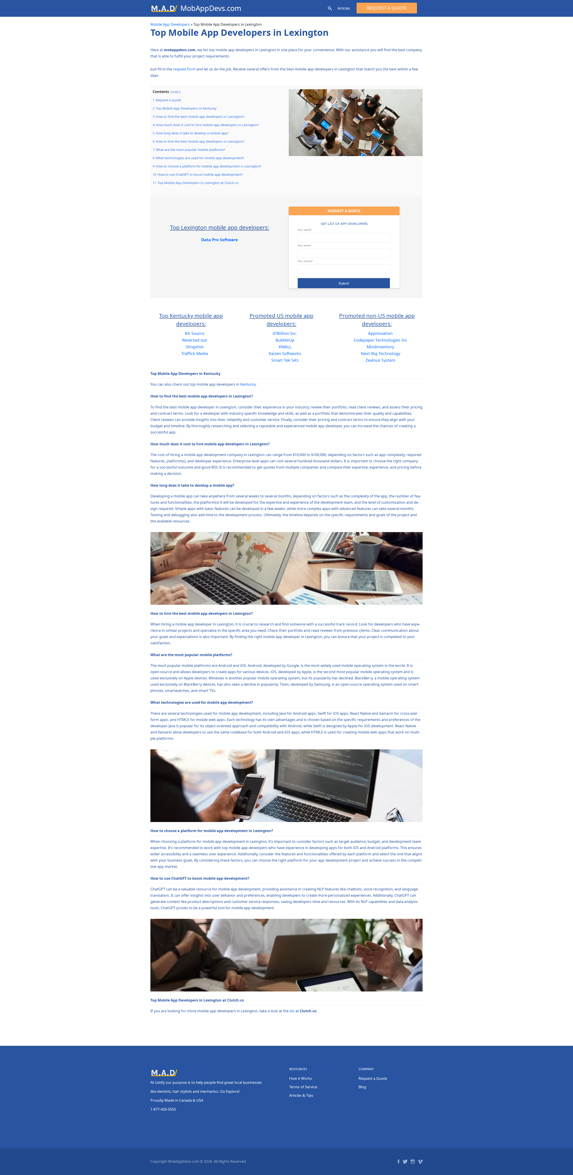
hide (175, 92)
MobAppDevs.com (210, 8)
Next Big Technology (380, 353)
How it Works (300, 1078)
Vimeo (420, 1161)
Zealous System (380, 360)
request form (184, 69)
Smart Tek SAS (285, 360)
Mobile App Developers (170, 24)
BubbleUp (285, 340)
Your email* (304, 245)
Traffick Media (194, 353)
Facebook (399, 1161)
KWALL (285, 346)
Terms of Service (303, 1086)
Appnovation (380, 333)
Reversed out (194, 340)
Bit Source (194, 333)
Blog (362, 1086)
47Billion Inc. (285, 333)
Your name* (305, 229)
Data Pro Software (219, 239)
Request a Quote (387, 8)
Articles (344, 8)
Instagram (413, 1161)
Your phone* (305, 261)
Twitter (405, 1161)
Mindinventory (380, 346)
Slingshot (195, 346)
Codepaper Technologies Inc (380, 340)
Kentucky (248, 384)
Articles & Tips (301, 1095)
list (292, 1010)
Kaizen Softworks (285, 353)
